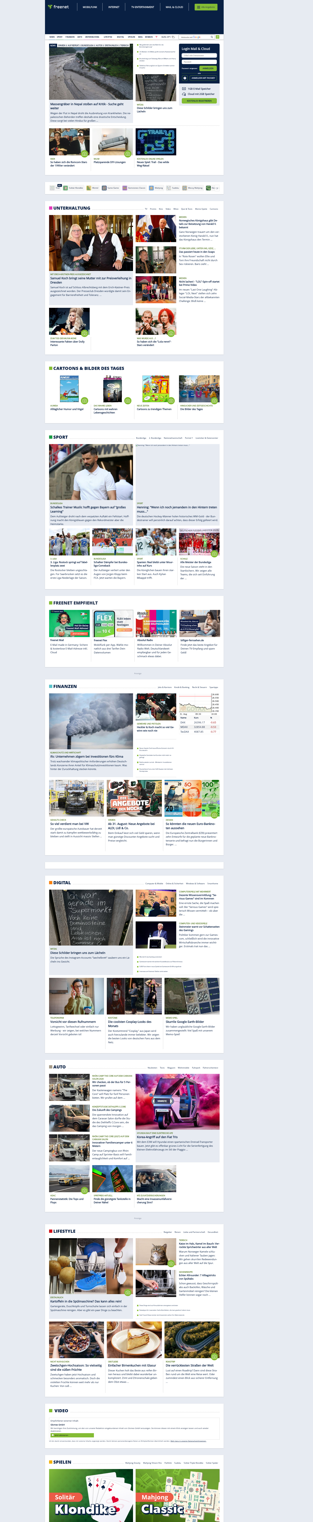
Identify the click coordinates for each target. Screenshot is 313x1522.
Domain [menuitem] (149, 36)
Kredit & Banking (181, 687)
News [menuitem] (52, 36)
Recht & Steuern (199, 687)
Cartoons (214, 209)
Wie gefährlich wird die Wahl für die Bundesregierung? (151, 46)
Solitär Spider (212, 1463)
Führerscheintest (210, 1068)
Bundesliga (141, 438)
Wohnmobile (183, 1068)
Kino (161, 209)
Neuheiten (152, 1068)
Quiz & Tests (186, 209)
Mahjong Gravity (133, 1463)
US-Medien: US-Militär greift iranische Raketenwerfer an (157, 53)
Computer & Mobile (154, 883)
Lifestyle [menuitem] (108, 36)
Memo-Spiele (201, 209)
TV (146, 209)
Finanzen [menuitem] (70, 36)
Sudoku (177, 1463)
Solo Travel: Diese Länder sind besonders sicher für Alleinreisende (161, 1315)
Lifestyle (64, 1231)
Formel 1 (189, 438)
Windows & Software (195, 883)
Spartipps (214, 687)
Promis (153, 209)
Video (168, 209)
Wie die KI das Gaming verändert (150, 957)
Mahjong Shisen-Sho (152, 1463)
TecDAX (184, 731)
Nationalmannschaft (173, 438)
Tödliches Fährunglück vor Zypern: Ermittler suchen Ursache (157, 67)
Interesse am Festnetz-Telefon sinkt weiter (153, 971)
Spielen (62, 1462)
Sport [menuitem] (59, 36)
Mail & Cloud (174, 7)
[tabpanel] (91, 80)
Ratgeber (168, 1232)
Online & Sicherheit (174, 883)
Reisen (178, 1232)
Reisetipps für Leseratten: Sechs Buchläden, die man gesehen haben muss (164, 1310)
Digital (62, 882)
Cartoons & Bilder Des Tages (88, 368)
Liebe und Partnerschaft (194, 1232)
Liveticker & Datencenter (207, 438)
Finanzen (65, 686)
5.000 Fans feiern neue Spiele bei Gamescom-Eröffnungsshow (160, 966)
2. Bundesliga (155, 438)
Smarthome (213, 883)
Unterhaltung (71, 208)
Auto (59, 1067)
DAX (182, 722)
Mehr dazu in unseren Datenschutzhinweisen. (188, 1441)
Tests (162, 1068)
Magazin (171, 1068)
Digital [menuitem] (120, 36)
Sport (60, 437)
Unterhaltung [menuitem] (92, 36)
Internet (113, 7)
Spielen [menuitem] (131, 36)
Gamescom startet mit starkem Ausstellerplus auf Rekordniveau (161, 962)
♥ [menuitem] (156, 37)
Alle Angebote (208, 7)
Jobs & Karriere (165, 687)
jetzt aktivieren (61, 1435)
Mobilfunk (90, 7)
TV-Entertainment (142, 7)
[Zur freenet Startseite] (58, 6)
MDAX (184, 727)
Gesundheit (213, 1232)
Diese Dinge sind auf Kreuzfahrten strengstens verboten (158, 1305)
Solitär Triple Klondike (193, 1463)
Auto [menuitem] (79, 36)
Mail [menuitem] (140, 36)
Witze (176, 209)
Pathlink (168, 1463)
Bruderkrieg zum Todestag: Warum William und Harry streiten (157, 60)
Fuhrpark (196, 1068)
